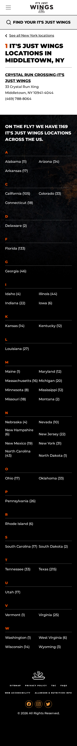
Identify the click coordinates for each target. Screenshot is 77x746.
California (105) (17, 193)
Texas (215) (47, 569)
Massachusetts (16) (21, 381)
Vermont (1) (15, 615)
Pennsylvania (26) (20, 501)
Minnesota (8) (17, 390)
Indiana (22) (15, 303)
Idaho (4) (13, 294)
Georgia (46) (15, 271)
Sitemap (15, 685)
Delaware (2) (16, 226)
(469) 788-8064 (18, 99)
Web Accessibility (18, 693)
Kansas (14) (14, 326)
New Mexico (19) (19, 443)
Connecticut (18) (19, 203)
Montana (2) (49, 399)
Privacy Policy (36, 685)
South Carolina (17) (21, 546)
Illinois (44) (48, 294)
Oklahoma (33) (51, 478)
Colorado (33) (50, 193)
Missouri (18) (15, 399)
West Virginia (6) (53, 638)
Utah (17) (12, 592)
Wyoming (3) (50, 647)
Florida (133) (15, 248)
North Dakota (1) (53, 456)
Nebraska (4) (16, 422)
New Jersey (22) (52, 434)
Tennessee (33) (17, 569)
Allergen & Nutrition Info (53, 693)
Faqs (64, 685)
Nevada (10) (49, 422)
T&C (53, 685)
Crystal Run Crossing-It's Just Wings (34, 77)
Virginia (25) (49, 615)
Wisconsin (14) (17, 647)
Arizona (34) (49, 162)
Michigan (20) (50, 381)
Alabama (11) (16, 162)
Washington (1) (18, 638)
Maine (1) (12, 371)
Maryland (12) (50, 371)
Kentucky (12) (50, 326)
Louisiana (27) (17, 349)
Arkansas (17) (16, 171)
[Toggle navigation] (8, 7)
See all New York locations (31, 35)
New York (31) (50, 443)
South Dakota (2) (53, 546)
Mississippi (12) (51, 390)
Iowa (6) (45, 303)
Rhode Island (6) (19, 524)
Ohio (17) (12, 478)
